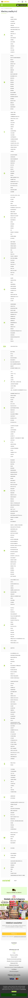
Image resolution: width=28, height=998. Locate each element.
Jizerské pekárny (14, 384)
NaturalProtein (14, 549)
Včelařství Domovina (15, 808)
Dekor (12, 169)
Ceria (12, 129)
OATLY (12, 582)
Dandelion (13, 161)
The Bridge (13, 777)
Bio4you (12, 78)
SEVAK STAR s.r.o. (14, 700)
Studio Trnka (14, 744)
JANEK (12, 375)
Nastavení (14, 991)
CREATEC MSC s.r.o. (15, 145)
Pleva (12, 628)
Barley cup (13, 64)
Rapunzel (13, 661)
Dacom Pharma (14, 155)
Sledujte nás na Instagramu (14, 899)
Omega (12, 588)
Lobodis (12, 446)
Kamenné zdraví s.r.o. (15, 393)
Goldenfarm (13, 288)
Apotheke (13, 42)
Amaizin (12, 25)
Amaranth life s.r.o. (15, 27)
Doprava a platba (14, 955)
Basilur (12, 66)
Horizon (12, 335)
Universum (13, 796)
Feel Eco (12, 254)
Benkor (12, 70)
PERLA (12, 622)
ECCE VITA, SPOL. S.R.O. (15, 195)
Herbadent (13, 318)
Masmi (12, 478)
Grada (12, 292)
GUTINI (12, 300)
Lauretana (13, 432)
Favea (12, 252)
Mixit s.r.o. (13, 509)
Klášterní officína (15, 408)
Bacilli (12, 55)
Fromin (12, 266)
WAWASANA (13, 834)
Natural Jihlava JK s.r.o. (16, 545)
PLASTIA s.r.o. (14, 626)
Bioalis (12, 80)
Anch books (13, 37)
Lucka (12, 450)
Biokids (12, 84)
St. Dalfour (13, 734)
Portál (12, 630)
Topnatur (13, 783)
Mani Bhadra (13, 470)
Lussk (12, 456)
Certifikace (14, 969)
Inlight (12, 366)
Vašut (12, 806)
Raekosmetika (14, 657)
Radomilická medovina (15, 655)
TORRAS (12, 785)
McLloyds (13, 490)
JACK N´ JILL (13, 373)
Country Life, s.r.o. (15, 143)
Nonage (12, 572)
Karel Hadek (13, 395)
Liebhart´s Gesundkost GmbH (17, 438)
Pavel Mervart (14, 614)
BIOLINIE (12, 88)
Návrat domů (13, 560)
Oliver (12, 586)
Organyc (12, 594)
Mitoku (12, 507)
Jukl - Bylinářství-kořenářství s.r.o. (19, 390)
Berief (12, 72)
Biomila (12, 90)
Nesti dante (13, 564)
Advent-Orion (14, 19)
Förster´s (13, 264)
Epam (12, 222)
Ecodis (12, 199)
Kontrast (13, 416)
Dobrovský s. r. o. (15, 181)
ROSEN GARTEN (14, 669)
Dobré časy (13, 179)
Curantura (13, 149)
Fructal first (14, 270)
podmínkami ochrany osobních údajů (20, 936)
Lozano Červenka (14, 448)
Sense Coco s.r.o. (14, 698)
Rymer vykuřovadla (15, 678)
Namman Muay (14, 531)
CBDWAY (12, 120)
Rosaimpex (13, 667)
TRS (11, 787)
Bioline (12, 86)
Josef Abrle (13, 386)
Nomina (12, 568)
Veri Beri (12, 812)
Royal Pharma (14, 672)
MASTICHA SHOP (14, 484)
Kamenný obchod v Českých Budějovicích (14, 967)
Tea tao (12, 773)
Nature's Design (14, 551)
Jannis (12, 377)
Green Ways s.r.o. (14, 296)
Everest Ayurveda (14, 232)
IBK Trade (13, 351)
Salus (12, 685)
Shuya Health (13, 704)
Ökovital (13, 604)
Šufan (12, 765)
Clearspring (13, 131)
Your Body (13, 857)
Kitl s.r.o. (13, 404)
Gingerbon (13, 284)
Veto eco (13, 814)
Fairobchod (13, 244)
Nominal (12, 570)
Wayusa (12, 836)
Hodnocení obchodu (14, 965)
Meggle (12, 499)
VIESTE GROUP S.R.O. (15, 817)
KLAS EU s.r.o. (13, 406)
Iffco (12, 353)
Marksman (13, 476)
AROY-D (12, 48)
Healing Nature (14, 308)
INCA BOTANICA (14, 358)
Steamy (12, 738)
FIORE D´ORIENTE (14, 256)
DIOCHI (12, 175)
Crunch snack (14, 147)
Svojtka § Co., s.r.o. (15, 752)
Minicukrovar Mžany (15, 505)
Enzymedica (13, 220)
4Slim (15, 880)
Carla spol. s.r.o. (14, 118)
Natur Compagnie (14, 539)
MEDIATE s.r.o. (14, 495)
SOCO (12, 720)
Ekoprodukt (13, 209)
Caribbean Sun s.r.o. (15, 116)
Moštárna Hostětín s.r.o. (16, 515)
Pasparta (13, 612)
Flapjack (12, 260)
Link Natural (13, 444)
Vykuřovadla (13, 829)
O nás (14, 953)
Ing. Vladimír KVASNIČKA (16, 364)
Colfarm (12, 135)
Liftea (12, 442)
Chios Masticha (14, 346)
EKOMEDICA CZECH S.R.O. (16, 207)
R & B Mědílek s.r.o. (15, 653)
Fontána (12, 262)
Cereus (12, 127)
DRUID (12, 187)
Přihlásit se (14, 933)
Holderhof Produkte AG (16, 331)
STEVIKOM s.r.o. (14, 740)
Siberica (12, 710)
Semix (12, 693)
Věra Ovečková (14, 810)
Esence (12, 228)
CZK (18, 1)
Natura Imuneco (14, 541)
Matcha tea (13, 486)
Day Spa (12, 165)
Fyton (12, 274)
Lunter (12, 454)
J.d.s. (12, 371)
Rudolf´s (13, 674)
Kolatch (12, 412)
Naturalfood (14, 547)
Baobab (12, 61)
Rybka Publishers (14, 676)
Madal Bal (13, 462)
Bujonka (12, 105)
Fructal (12, 268)
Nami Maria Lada (14, 529)
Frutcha (12, 272)
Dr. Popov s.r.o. (14, 185)
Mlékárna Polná (14, 511)
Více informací (23, 989)
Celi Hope (13, 122)
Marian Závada (14, 474)
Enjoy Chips (13, 218)
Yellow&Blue (13, 853)
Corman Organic (14, 139)
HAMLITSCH (13, 306)
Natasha (12, 535)
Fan (11, 250)
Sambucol (13, 687)
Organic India (13, 592)
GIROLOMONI (13, 286)
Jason (12, 380)
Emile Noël (13, 211)
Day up (12, 167)
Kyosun (12, 420)
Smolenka (13, 718)
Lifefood (12, 440)
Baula (12, 68)
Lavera (12, 434)
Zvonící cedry (14, 873)
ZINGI (12, 869)
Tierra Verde (13, 779)
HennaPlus (13, 316)
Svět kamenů (13, 748)
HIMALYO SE (13, 326)
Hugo (12, 339)
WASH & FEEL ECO (14, 832)
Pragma (12, 632)
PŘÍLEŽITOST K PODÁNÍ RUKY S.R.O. (18, 638)
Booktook (13, 100)
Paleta (12, 610)
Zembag (12, 867)
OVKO (12, 598)
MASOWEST (13, 480)
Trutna (12, 790)
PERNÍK (12, 624)
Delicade (12, 171)
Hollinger (13, 333)
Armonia (12, 46)
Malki (12, 466)
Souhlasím (14, 995)
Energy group (14, 213)
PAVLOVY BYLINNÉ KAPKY (15, 616)
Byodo (12, 109)
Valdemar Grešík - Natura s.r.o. (17, 802)
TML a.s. (12, 781)
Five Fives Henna (14, 258)
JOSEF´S (12, 388)
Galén (12, 278)
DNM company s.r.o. (15, 177)
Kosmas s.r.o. (14, 418)
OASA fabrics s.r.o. (15, 579)
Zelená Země (13, 863)
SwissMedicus (14, 756)
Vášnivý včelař (14, 804)
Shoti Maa (13, 702)
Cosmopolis (13, 141)
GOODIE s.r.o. (13, 290)
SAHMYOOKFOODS (14, 681)
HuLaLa (12, 341)
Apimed (12, 40)
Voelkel (12, 825)
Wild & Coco (13, 841)
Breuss (12, 103)
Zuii (11, 871)
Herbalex (13, 320)
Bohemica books (14, 96)
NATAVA (12, 537)
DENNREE (12, 173)
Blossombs (13, 92)
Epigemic (12, 224)
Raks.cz (12, 659)
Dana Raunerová (14, 159)
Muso (12, 519)
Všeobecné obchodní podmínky (14, 959)
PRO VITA (12, 634)
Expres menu (13, 236)
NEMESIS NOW (13, 562)
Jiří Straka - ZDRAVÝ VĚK (16, 382)
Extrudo (12, 238)
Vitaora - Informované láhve (17, 821)
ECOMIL (12, 201)
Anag (12, 35)
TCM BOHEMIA (13, 771)
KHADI (12, 401)
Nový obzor (13, 576)
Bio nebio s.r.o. (14, 76)
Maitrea (12, 464)
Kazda (12, 399)
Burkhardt (13, 107)
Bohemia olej (13, 94)
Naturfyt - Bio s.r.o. (15, 555)
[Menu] (2, 5)
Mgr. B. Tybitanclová (15, 503)
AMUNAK (12, 31)
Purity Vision (13, 640)
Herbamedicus (14, 322)
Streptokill (13, 742)
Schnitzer (13, 708)
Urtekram (13, 798)
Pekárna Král (14, 618)
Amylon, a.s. (13, 33)
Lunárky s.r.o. (14, 452)
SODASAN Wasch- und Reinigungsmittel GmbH (16, 723)
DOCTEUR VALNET (14, 183)
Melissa (12, 501)
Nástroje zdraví (14, 533)
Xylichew (12, 848)
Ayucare (12, 50)
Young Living (13, 855)
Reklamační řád (14, 963)
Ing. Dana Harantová (15, 362)
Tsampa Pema (13, 792)
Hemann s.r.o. (13, 314)
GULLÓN (12, 298)
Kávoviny (12, 397)
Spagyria (12, 732)
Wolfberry (13, 843)
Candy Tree (13, 112)
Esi (11, 230)
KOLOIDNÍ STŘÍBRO (14, 414)
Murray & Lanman (14, 517)
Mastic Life (13, 482)
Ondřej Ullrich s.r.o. (15, 590)
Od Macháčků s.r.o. (15, 584)
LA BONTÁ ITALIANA (14, 425)
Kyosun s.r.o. (13, 422)
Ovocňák (13, 600)
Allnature (13, 23)
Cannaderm (13, 114)
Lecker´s (13, 436)
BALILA (12, 59)
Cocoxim (12, 133)
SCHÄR (12, 706)
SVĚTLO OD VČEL (14, 750)
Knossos (13, 410)
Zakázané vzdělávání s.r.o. (16, 861)
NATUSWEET (13, 558)
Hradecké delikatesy (15, 337)
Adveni (12, 17)
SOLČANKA (13, 726)
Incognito (13, 360)
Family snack (13, 246)
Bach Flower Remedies (15, 57)
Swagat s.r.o (13, 754)
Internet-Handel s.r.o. (15, 368)
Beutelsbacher (14, 74)
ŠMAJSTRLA (13, 763)
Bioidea (12, 82)
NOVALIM (12, 574)
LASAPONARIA (13, 430)
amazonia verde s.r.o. (15, 29)
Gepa (12, 282)
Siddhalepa (13, 712)
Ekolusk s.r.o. (14, 205)
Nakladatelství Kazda (15, 527)
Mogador (13, 513)
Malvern (12, 468)
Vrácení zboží (14, 957)
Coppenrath (13, 137)
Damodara (13, 157)
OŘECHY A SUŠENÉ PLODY (16, 596)
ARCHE (12, 44)
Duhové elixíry (14, 189)
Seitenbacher (14, 691)
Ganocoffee (13, 280)
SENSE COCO (13, 696)
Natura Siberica (14, 543)
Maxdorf (12, 488)
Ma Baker (13, 460)
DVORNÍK (12, 192)
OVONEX (12, 602)
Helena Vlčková (14, 312)
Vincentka (13, 819)
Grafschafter (14, 294)
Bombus (12, 98)
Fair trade (13, 242)
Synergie (12, 758)
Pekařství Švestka (15, 620)
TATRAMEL (13, 769)
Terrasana (13, 775)
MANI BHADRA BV (14, 472)
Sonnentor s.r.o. (14, 730)
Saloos (12, 683)
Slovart (12, 714)
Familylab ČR (13, 248)
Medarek (12, 493)
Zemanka (12, 865)
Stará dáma (13, 736)
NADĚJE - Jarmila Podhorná (16, 525)
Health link (13, 310)
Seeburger (13, 689)
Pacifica (12, 608)
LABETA (12, 428)
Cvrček (12, 151)
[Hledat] (26, 1)
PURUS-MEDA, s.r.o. (15, 642)
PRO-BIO (12, 636)
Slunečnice (13, 716)
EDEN (12, 203)
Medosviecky (13, 497)
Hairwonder (13, 304)
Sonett (12, 728)
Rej (11, 663)
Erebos (12, 226)
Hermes (12, 324)
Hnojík (12, 329)
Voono (12, 827)
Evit (11, 234)
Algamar (12, 21)
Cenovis (12, 124)
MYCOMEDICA (13, 521)
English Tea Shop (14, 216)
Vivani (12, 823)
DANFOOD (13, 163)
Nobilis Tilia (13, 566)
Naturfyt (13, 553)
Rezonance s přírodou (16, 665)
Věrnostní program (14, 971)
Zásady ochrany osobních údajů (14, 961)
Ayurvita (12, 52)
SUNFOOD (13, 746)
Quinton (12, 648)
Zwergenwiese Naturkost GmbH (18, 875)
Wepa (12, 838)
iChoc (12, 356)
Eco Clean (13, 197)
